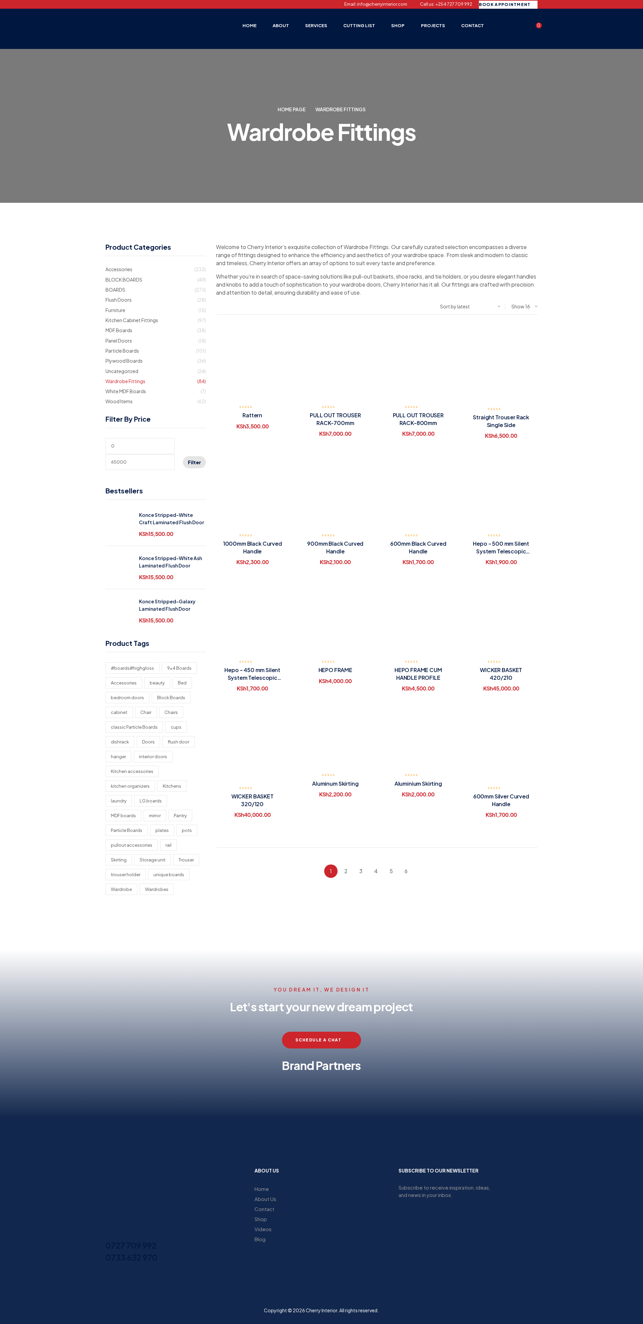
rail (168, 845)
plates (162, 830)
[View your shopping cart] (534, 28)
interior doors (153, 756)
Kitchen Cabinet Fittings (131, 320)
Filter (194, 462)
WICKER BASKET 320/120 (252, 800)
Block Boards (171, 697)
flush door (178, 741)
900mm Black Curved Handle (335, 547)
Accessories (118, 269)
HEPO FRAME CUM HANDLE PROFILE (418, 673)
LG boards (151, 800)
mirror (155, 815)
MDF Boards (118, 330)
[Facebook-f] (107, 4)
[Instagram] (119, 4)
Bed (182, 682)
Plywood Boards (124, 361)
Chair (145, 712)
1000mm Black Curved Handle (252, 547)
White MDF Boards (125, 391)
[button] (112, 1107)
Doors (148, 741)
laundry (119, 800)
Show (517, 306)
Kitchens (172, 786)
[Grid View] (223, 306)
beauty (157, 682)
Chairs (171, 712)
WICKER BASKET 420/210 (501, 673)
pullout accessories (131, 845)
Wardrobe (121, 889)
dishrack (120, 741)
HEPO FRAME (335, 669)
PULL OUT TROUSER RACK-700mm (335, 419)
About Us (265, 1199)
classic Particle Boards (134, 727)
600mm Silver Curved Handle (501, 800)
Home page (292, 109)
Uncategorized (121, 371)
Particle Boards (122, 351)
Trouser (186, 859)
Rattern (252, 415)
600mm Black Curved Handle (418, 547)
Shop (261, 1219)
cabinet (119, 712)
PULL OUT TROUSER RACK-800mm (418, 419)
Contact (264, 1209)
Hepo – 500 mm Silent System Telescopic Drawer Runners (501, 551)
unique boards (168, 874)
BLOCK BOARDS (123, 280)
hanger (118, 756)
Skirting (119, 859)
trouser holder (125, 874)
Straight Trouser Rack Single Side (501, 421)
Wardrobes (156, 889)
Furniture (115, 310)
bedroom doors (127, 697)
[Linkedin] (131, 4)
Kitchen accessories (132, 771)
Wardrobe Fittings (125, 381)
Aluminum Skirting (335, 783)
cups (176, 727)
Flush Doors (118, 300)
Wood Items (119, 401)
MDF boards (123, 815)
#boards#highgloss (132, 668)
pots (187, 830)
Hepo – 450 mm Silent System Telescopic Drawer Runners (252, 677)
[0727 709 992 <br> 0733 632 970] (109, 1233)
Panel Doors (118, 341)
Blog (260, 1239)
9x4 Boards (179, 668)
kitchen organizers (130, 786)
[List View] (217, 306)
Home (262, 1189)
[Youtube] (143, 4)
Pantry (180, 815)
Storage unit (152, 859)
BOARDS (115, 290)
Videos (263, 1229)
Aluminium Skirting (418, 783)
